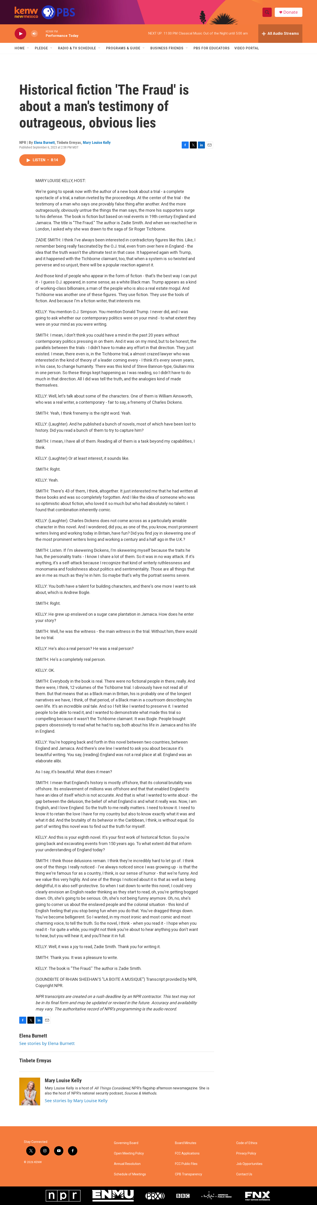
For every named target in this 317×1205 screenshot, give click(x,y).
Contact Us (244, 1174)
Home (20, 48)
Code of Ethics (246, 1143)
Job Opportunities (249, 1164)
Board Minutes (185, 1143)
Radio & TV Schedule (77, 48)
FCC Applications (187, 1153)
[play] (20, 33)
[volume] (34, 33)
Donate (290, 12)
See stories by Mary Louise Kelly (76, 1100)
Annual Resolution (127, 1164)
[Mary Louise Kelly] (29, 1091)
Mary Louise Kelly (97, 142)
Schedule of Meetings (130, 1174)
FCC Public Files (186, 1164)
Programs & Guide (123, 48)
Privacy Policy (246, 1153)
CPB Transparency (188, 1174)
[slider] (41, 33)
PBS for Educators (212, 48)
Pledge (41, 48)
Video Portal (246, 48)
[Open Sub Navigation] (28, 48)
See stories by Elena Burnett (47, 1043)
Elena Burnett (44, 142)
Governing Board (126, 1143)
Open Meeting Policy (129, 1153)
